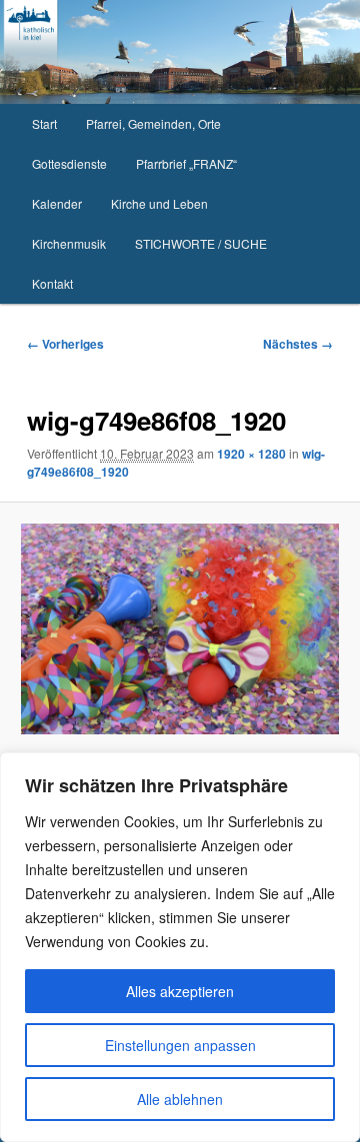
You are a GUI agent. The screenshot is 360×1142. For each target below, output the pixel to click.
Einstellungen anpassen (180, 1045)
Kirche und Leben (159, 203)
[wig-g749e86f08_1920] (179, 629)
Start (44, 123)
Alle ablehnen (180, 1099)
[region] (180, 947)
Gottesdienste (69, 163)
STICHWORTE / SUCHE (201, 243)
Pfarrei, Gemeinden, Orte (153, 123)
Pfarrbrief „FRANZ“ (186, 163)
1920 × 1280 (251, 454)
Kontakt (52, 283)
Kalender (57, 203)
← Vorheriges (65, 344)
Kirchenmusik (69, 243)
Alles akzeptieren (180, 991)
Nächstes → (298, 344)
